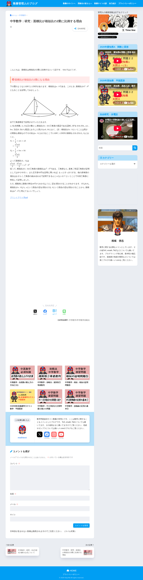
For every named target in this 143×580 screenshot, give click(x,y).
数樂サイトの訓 (100, 3)
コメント (15, 464)
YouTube (61, 438)
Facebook (47, 438)
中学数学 (72, 320)
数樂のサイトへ (69, 3)
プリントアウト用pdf (19, 198)
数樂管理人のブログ (25, 3)
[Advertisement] (50, 50)
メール (14, 504)
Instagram (54, 438)
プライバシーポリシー (127, 3)
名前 (13, 494)
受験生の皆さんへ (85, 3)
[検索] (134, 147)
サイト (13, 515)
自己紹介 (112, 3)
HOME (73, 570)
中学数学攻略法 (83, 320)
